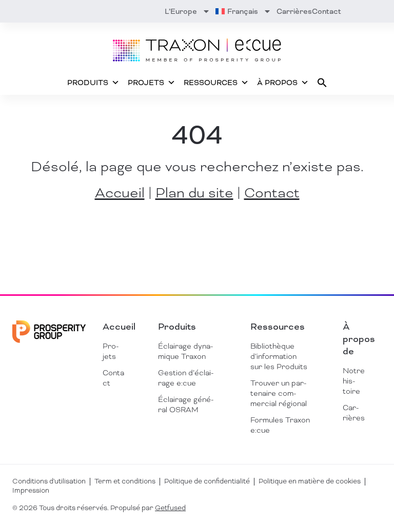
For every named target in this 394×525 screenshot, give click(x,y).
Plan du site (194, 192)
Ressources (211, 82)
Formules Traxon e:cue (280, 425)
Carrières (294, 11)
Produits (87, 82)
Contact (326, 11)
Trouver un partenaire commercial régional (278, 393)
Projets (146, 82)
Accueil (120, 192)
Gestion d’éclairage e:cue (185, 378)
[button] (322, 82)
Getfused (170, 507)
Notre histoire (354, 381)
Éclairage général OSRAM (185, 404)
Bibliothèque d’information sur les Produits (278, 356)
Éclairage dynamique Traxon (185, 351)
